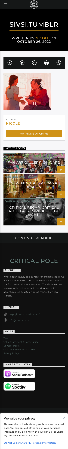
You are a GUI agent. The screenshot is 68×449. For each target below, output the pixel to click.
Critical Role (50, 201)
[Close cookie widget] (64, 417)
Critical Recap (30, 201)
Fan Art (9, 156)
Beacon (33, 177)
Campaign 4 (12, 201)
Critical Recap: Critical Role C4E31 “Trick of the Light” (34, 211)
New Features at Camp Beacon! (34, 185)
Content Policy (11, 345)
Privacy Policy (11, 353)
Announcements (15, 177)
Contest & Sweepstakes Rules (19, 349)
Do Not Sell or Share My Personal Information (30, 442)
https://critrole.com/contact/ (24, 314)
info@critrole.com (19, 320)
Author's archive (34, 133)
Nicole (42, 38)
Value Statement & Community (20, 342)
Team (6, 338)
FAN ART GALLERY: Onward (34, 163)
